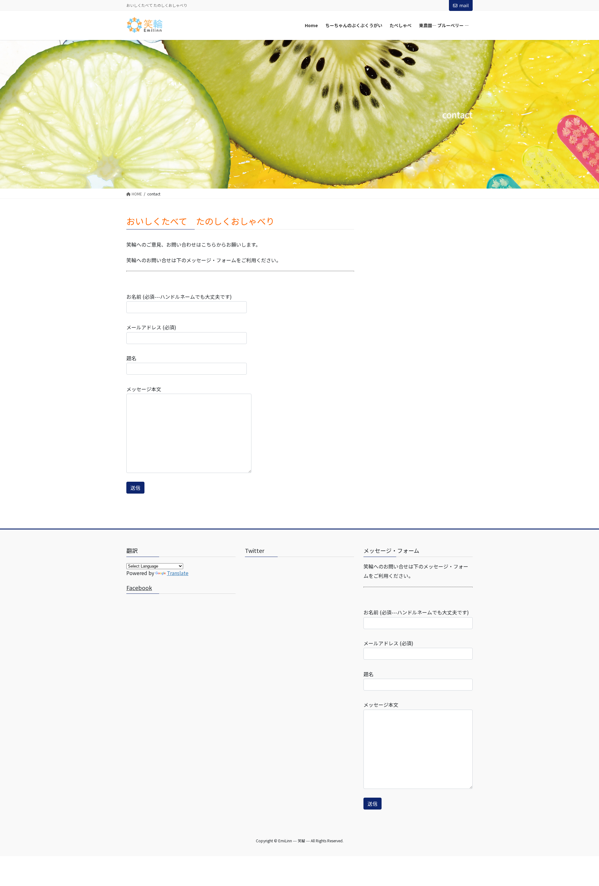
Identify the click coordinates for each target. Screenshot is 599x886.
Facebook (139, 587)
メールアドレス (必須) (151, 327)
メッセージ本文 (143, 389)
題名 (131, 358)
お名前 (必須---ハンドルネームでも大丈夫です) (179, 296)
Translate (177, 573)
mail (464, 5)
